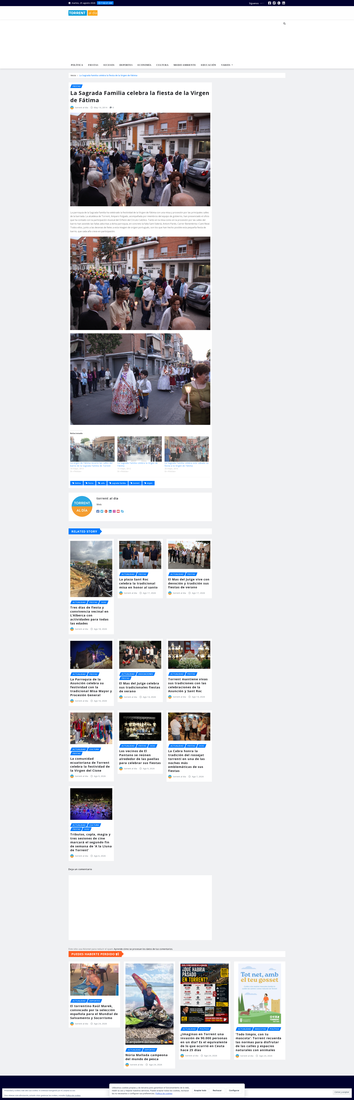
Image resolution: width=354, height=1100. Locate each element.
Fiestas (93, 65)
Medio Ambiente (185, 65)
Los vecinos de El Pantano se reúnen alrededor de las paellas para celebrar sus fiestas (140, 757)
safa (103, 483)
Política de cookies (163, 1093)
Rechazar (217, 1090)
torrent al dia (81, 107)
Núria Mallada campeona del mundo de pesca (146, 1057)
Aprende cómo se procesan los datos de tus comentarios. (143, 948)
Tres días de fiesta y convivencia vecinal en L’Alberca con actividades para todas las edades (89, 615)
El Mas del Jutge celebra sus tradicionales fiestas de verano (139, 687)
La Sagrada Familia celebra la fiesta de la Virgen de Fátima (108, 75)
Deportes (126, 65)
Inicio (73, 75)
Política (77, 65)
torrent (136, 483)
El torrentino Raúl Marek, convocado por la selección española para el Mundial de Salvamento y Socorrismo (94, 1012)
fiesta (90, 483)
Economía (144, 65)
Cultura (162, 65)
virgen (149, 483)
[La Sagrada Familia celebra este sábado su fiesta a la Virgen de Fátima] (187, 449)
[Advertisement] (168, 41)
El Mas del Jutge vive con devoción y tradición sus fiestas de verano (188, 583)
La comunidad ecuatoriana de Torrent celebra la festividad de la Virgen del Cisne (90, 764)
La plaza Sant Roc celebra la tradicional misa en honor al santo (138, 583)
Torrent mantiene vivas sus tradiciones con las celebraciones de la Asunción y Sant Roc (188, 685)
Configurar (234, 1090)
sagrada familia (119, 483)
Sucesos (108, 65)
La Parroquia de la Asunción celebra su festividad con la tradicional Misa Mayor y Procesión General (91, 687)
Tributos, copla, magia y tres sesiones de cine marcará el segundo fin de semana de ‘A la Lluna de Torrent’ (91, 842)
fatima (78, 483)
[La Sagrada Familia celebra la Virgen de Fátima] (139, 449)
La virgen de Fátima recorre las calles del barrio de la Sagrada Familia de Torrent (91, 464)
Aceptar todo (200, 1090)
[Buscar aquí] (284, 23)
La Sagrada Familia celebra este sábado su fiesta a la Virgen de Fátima (187, 464)
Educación (208, 65)
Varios (226, 65)
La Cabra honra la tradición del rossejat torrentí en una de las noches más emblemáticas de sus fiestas (186, 761)
